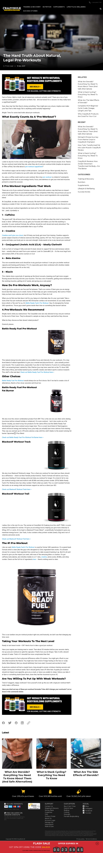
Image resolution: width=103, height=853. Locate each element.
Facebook (88, 811)
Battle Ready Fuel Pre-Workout (13, 381)
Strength (67, 814)
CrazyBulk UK (21, 839)
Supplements (59, 7)
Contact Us (49, 806)
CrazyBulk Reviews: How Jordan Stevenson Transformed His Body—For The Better (89, 165)
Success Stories (30, 11)
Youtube (88, 813)
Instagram (88, 808)
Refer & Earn (49, 826)
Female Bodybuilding (71, 816)
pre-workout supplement (34, 167)
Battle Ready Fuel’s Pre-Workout (37, 303)
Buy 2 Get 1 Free (70, 806)
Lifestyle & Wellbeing (76, 7)
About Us (48, 818)
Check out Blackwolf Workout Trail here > (16, 539)
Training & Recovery (32, 7)
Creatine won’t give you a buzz (12, 235)
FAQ (46, 814)
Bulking (66, 810)
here (34, 559)
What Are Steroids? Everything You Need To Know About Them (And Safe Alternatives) (88, 85)
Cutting (66, 812)
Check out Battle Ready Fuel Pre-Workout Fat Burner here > (22, 437)
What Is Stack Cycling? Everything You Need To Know (88, 94)
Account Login (50, 820)
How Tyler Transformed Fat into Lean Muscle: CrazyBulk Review (89, 147)
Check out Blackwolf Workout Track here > (16, 489)
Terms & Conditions (91, 839)
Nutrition (47, 7)
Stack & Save (68, 808)
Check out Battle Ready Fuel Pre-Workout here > (37, 372)
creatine (44, 557)
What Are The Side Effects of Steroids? (88, 101)
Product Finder (50, 816)
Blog (87, 806)
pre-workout (47, 177)
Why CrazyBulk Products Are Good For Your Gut (88, 115)
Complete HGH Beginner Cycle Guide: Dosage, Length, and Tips (88, 108)
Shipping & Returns (51, 808)
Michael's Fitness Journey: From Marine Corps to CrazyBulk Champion (88, 139)
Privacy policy (80, 839)
